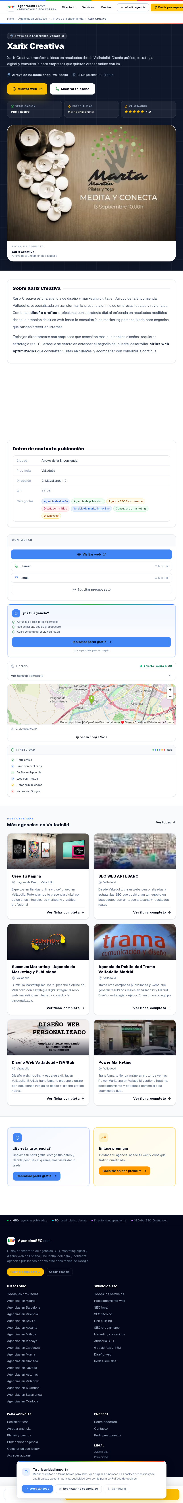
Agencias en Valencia (22, 1314)
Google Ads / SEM (107, 1348)
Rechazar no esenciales (80, 1488)
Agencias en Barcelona (23, 1307)
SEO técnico (103, 1314)
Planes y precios (19, 1435)
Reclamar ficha (18, 1422)
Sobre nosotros (105, 1422)
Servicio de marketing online (91, 508)
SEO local (101, 1307)
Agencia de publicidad (88, 501)
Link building (103, 1321)
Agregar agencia (19, 1429)
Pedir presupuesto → (25, 1272)
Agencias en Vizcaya (22, 1341)
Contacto (101, 1429)
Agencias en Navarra (22, 1368)
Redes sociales (105, 1361)
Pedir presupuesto (107, 1435)
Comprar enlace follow (23, 1449)
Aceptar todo (39, 1488)
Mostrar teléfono (75, 89)
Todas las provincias (22, 1294)
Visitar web (27, 89)
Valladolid (60, 75)
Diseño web (51, 516)
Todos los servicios (109, 1294)
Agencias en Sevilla (21, 1321)
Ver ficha (63, 912)
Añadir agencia (135, 7)
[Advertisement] (91, 401)
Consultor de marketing (131, 508)
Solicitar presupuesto (94, 589)
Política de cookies (124, 1478)
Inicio (10, 19)
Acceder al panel (19, 1455)
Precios (106, 7)
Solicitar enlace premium (122, 1171)
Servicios (88, 7)
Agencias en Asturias (22, 1374)
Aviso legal (101, 1452)
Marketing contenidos (109, 1334)
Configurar (119, 1488)
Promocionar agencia (22, 1442)
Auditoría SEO (104, 1341)
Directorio (68, 7)
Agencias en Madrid (21, 1301)
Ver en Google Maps (93, 737)
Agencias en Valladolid (32, 19)
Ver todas (163, 822)
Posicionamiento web (109, 1301)
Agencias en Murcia (21, 1354)
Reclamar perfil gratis (88, 642)
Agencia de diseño (56, 501)
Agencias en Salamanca (24, 1395)
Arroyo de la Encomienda (67, 19)
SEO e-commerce (107, 1328)
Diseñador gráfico (55, 508)
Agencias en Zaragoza (23, 1348)
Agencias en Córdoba (22, 1401)
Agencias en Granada (22, 1361)
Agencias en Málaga (21, 1334)
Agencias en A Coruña (23, 1388)
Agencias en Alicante (22, 1328)
